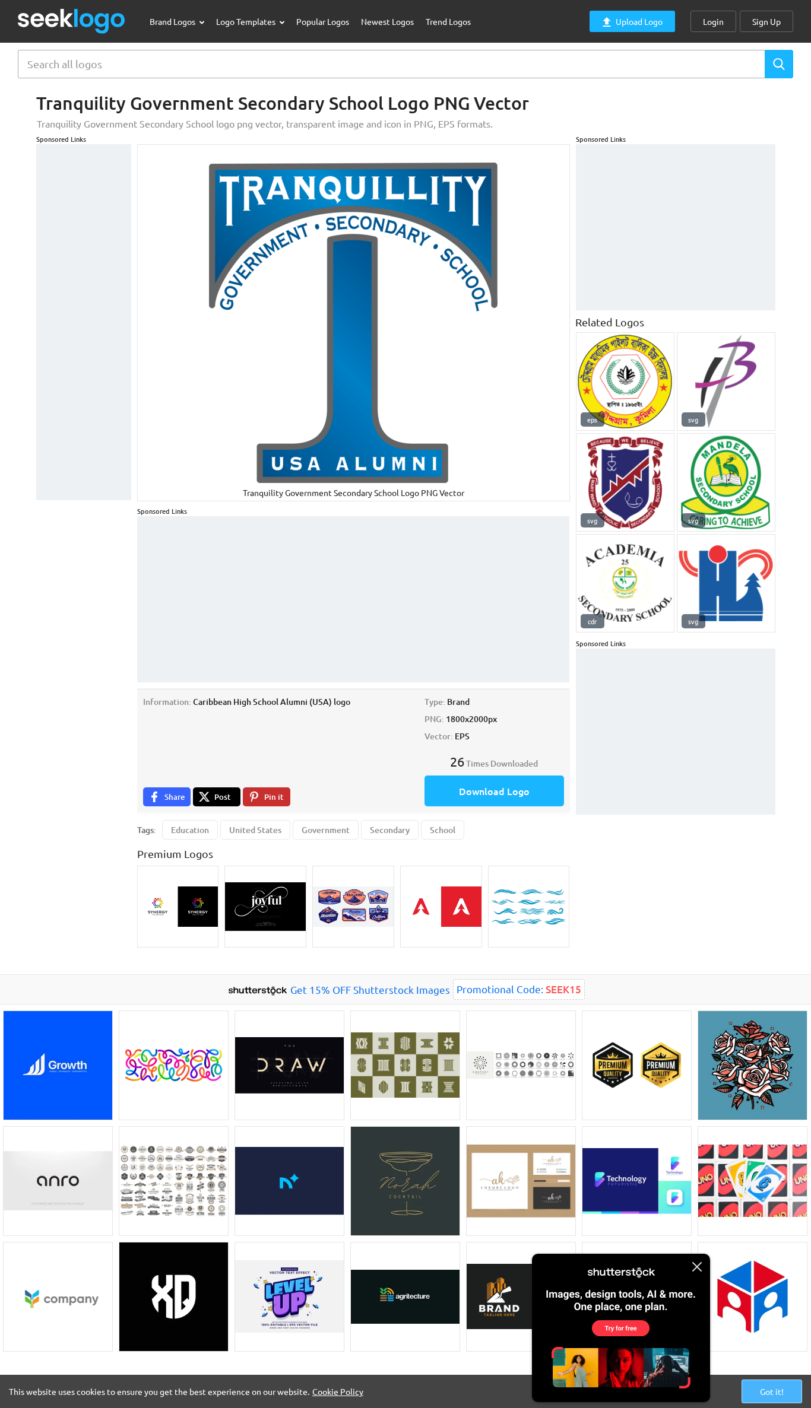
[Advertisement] (83, 322)
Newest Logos (387, 21)
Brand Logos (173, 21)
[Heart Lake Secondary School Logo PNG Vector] (726, 583)
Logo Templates (246, 21)
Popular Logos (322, 21)
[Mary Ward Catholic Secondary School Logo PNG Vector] (625, 482)
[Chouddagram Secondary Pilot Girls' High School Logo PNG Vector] (625, 381)
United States (255, 829)
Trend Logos (448, 21)
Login (713, 21)
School (442, 829)
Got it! (772, 1391)
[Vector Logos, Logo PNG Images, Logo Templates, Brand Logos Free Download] (72, 21)
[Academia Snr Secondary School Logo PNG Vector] (625, 583)
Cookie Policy (337, 1391)
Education (190, 829)
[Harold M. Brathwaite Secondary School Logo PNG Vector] (726, 381)
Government (326, 829)
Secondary (390, 829)
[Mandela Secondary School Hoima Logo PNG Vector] (726, 482)
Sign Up (766, 21)
